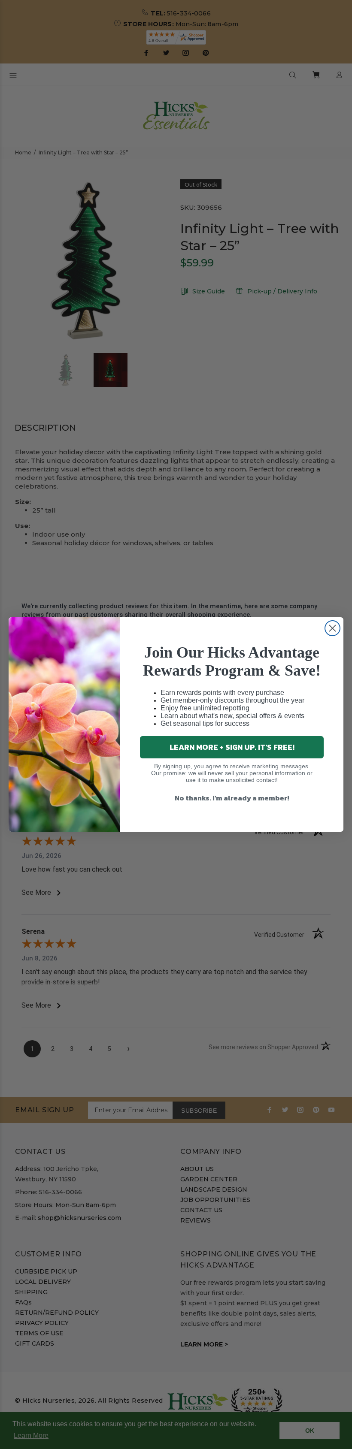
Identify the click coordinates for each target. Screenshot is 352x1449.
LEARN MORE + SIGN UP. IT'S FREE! (232, 747)
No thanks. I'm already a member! (232, 798)
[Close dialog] (332, 628)
